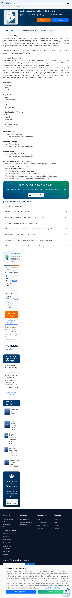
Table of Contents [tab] (29, 30)
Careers (56, 525)
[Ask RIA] (66, 592)
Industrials (6, 543)
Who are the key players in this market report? (21, 223)
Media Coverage (42, 525)
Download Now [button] (37, 195)
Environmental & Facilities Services (19, 7)
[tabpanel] (36, 107)
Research (40, 529)
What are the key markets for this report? (20, 234)
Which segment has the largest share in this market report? (26, 246)
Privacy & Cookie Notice (51, 588)
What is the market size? (14, 206)
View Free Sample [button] (60, 20)
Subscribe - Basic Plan (9, 296)
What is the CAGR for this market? (17, 212)
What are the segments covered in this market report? (24, 217)
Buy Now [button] (45, 20)
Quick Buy (12, 315)
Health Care (7, 540)
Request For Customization (11, 393)
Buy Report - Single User (8, 282)
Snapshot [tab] (12, 30)
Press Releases (42, 522)
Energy (5, 533)
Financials (6, 536)
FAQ (55, 522)
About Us (57, 519)
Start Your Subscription (11, 502)
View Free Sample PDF (11, 322)
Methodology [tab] (48, 30)
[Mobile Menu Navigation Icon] (67, 3)
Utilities (6, 555)
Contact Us (58, 529)
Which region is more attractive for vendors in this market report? (28, 229)
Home (5, 7)
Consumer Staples (9, 530)
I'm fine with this (53, 592)
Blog (38, 519)
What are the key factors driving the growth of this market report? (29, 240)
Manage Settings (21, 592)
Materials (6, 551)
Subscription (24, 519)
